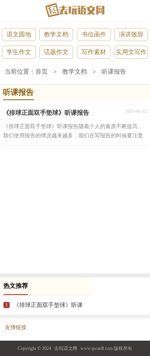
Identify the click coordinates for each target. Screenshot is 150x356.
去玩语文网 (65, 348)
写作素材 (94, 52)
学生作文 (19, 52)
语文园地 (19, 34)
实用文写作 (131, 52)
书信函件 (94, 34)
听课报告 (114, 71)
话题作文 (56, 52)
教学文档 (56, 34)
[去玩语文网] (75, 10)
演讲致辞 (131, 34)
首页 (41, 71)
